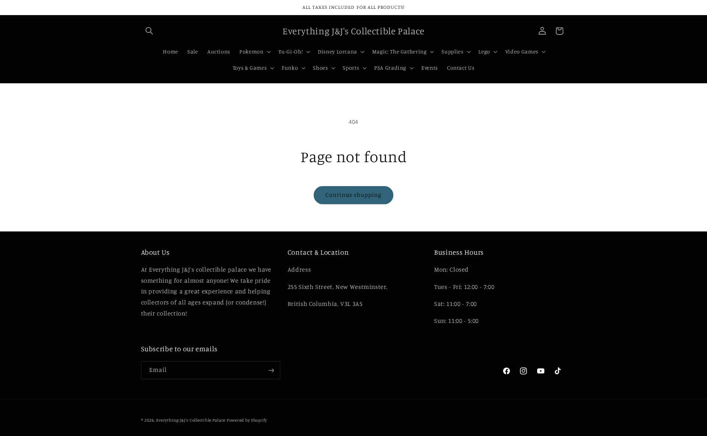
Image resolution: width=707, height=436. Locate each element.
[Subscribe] (271, 370)
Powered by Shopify (247, 420)
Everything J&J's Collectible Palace (190, 420)
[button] (149, 30)
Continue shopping (354, 194)
